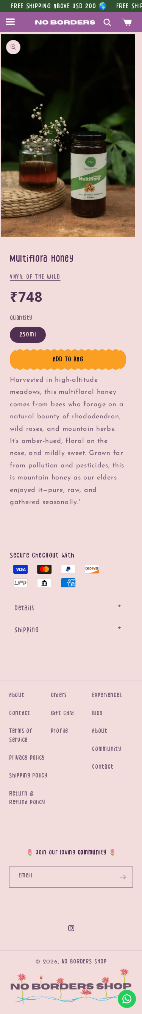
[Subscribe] (122, 877)
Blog (97, 713)
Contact (19, 713)
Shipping (26, 630)
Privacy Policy (27, 757)
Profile (59, 731)
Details (24, 608)
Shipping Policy (28, 775)
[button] (15, 22)
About (17, 695)
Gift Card (62, 713)
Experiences (107, 695)
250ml (27, 334)
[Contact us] (127, 999)
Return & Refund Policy (27, 798)
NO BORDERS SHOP (84, 961)
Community (106, 749)
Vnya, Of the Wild (35, 277)
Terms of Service (21, 735)
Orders (59, 695)
